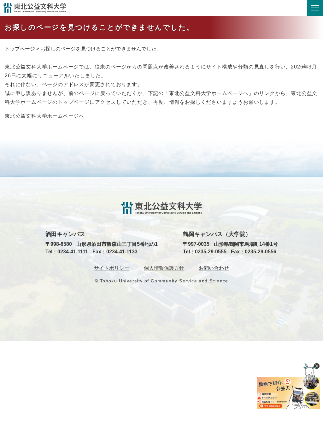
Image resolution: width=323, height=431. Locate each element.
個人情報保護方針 (164, 268)
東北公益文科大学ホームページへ (44, 116)
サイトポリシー (111, 268)
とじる (317, 366)
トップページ (20, 48)
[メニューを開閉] (315, 8)
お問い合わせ (214, 268)
